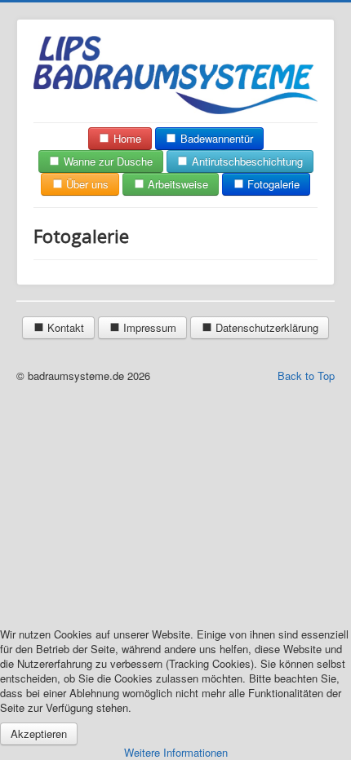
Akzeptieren (39, 733)
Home (125, 138)
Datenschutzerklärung (265, 327)
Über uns (86, 184)
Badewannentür (215, 138)
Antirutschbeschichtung (246, 161)
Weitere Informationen (176, 752)
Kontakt (64, 327)
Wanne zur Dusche (106, 161)
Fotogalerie (272, 184)
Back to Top (306, 375)
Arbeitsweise (176, 184)
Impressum (148, 327)
